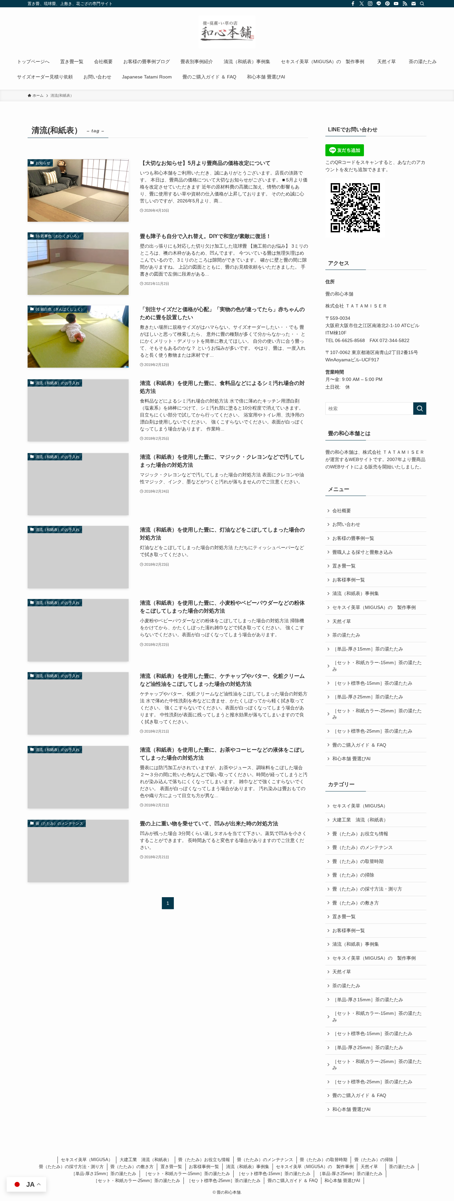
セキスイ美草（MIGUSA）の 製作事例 (374, 607)
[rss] (404, 3)
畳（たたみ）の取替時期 (358, 861)
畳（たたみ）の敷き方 (355, 902)
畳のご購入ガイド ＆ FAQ (359, 745)
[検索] (422, 3)
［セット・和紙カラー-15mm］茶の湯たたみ (377, 666)
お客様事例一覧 (348, 579)
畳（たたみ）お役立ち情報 (360, 833)
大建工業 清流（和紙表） (360, 819)
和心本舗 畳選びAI (351, 758)
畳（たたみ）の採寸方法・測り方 (367, 889)
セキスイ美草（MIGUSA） (360, 805)
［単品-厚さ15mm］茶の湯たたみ (367, 649)
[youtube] (396, 3)
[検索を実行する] (419, 408)
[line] (379, 3)
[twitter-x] (361, 3)
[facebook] (353, 3)
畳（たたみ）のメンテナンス (362, 847)
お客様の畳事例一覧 (353, 538)
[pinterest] (387, 3)
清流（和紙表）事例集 (355, 593)
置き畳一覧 (344, 565)
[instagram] (370, 3)
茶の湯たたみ (346, 635)
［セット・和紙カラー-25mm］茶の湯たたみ (377, 714)
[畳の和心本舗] (227, 32)
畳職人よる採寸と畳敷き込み (362, 552)
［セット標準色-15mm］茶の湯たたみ (372, 683)
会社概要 (341, 510)
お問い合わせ (346, 524)
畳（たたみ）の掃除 (353, 875)
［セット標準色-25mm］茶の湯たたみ (372, 731)
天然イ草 (344, 621)
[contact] (413, 3)
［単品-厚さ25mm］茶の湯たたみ (367, 696)
